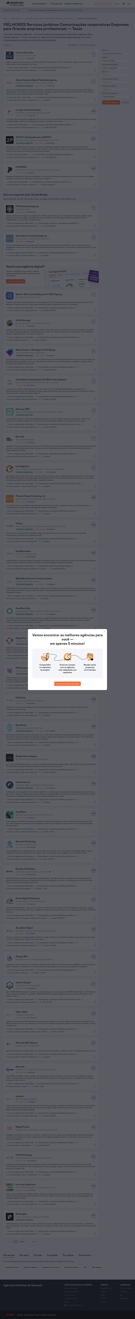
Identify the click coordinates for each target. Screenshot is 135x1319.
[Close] (104, 631)
